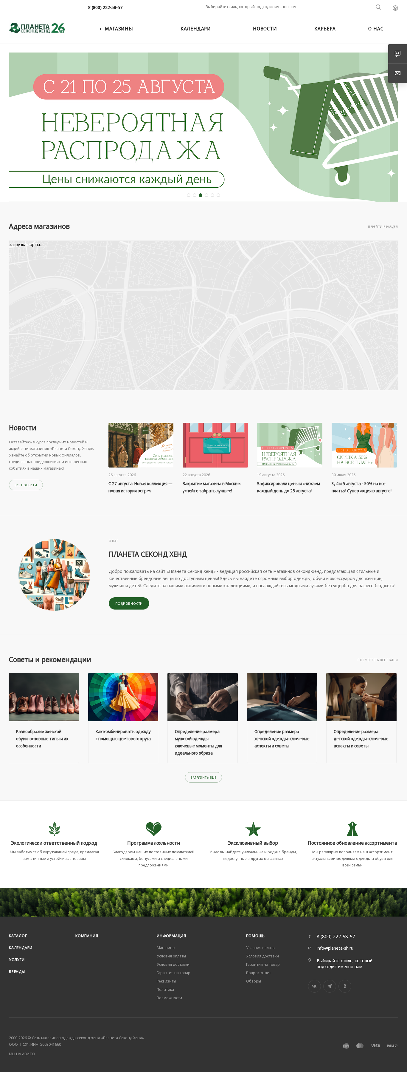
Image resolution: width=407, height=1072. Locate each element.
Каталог (18, 935)
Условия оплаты (171, 956)
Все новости (26, 485)
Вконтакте (314, 986)
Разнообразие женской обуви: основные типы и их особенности (42, 739)
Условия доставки (173, 964)
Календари (20, 947)
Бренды (17, 971)
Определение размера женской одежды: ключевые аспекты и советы (282, 739)
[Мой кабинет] (395, 7)
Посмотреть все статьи (378, 660)
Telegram (329, 986)
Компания (86, 935)
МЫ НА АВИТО (22, 1053)
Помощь (255, 935)
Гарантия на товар (173, 972)
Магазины (166, 947)
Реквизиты (166, 981)
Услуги (17, 959)
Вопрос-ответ (258, 972)
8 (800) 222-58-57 (105, 7)
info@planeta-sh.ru (335, 948)
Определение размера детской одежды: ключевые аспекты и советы (361, 739)
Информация (171, 935)
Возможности (169, 997)
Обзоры (253, 981)
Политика (165, 989)
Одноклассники (344, 986)
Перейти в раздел (383, 227)
